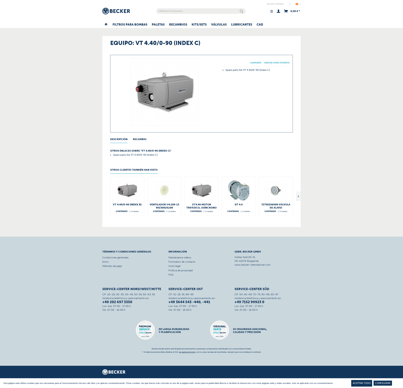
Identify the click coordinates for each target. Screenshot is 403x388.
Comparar (255, 63)
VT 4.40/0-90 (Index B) (127, 204)
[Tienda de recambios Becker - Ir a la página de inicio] (116, 11)
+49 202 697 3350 (117, 302)
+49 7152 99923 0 (249, 302)
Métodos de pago (112, 266)
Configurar (382, 383)
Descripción (119, 139)
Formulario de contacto (181, 261)
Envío (105, 261)
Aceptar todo (362, 383)
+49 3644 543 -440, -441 (189, 302)
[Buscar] (241, 11)
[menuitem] (201, 11)
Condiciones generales (115, 257)
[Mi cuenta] (278, 11)
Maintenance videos (179, 257)
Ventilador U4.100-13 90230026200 (164, 206)
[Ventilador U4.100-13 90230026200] (164, 190)
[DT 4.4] (238, 190)
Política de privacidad (180, 270)
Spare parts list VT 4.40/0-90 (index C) (247, 69)
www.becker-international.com (253, 264)
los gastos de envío (187, 352)
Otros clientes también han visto (134, 169)
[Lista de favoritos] (271, 11)
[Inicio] (106, 24)
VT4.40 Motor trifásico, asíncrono (201, 206)
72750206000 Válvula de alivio (275, 206)
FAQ (170, 274)
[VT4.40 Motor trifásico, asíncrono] (201, 190)
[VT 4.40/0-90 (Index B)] (127, 190)
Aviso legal (174, 266)
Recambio (139, 139)
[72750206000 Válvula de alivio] (276, 190)
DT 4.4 (239, 204)
